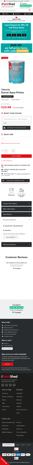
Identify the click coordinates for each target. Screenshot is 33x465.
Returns (4, 400)
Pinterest (14, 385)
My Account (5, 425)
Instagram (6, 385)
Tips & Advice (5, 406)
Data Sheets (7, 214)
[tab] (16, 203)
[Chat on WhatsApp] (7, 349)
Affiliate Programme (7, 432)
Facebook (2, 385)
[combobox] (16, 10)
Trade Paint (19, 396)
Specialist (18, 403)
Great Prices (16, 19)
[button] (5, 460)
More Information (9, 209)
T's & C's (28, 445)
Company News (20, 425)
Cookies (17, 445)
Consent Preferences (8, 445)
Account (17, 14)
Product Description (10, 203)
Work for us (19, 429)
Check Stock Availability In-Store (15, 180)
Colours (4, 409)
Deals (17, 413)
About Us (18, 422)
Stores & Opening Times (8, 422)
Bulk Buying (5, 429)
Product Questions (9, 220)
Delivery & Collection (7, 396)
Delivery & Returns (9, 244)
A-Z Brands (19, 393)
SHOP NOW (16, 31)
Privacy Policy (5, 369)
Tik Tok (10, 385)
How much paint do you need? (11, 143)
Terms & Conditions (21, 432)
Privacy (23, 445)
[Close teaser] (11, 463)
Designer (18, 406)
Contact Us (5, 393)
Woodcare (19, 400)
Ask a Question (11, 237)
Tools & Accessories (21, 409)
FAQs (3, 403)
